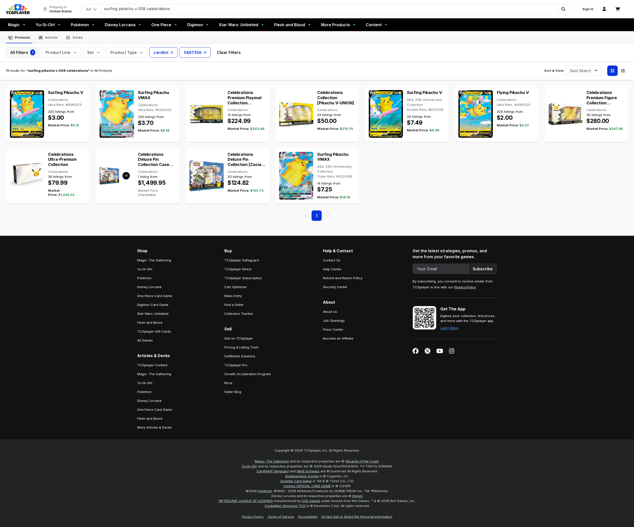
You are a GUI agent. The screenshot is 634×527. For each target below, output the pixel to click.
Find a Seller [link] (234, 305)
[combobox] (583, 71)
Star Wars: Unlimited (238, 24)
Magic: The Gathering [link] (154, 260)
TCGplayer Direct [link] (237, 269)
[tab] (19, 37)
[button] (563, 9)
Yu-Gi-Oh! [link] (144, 269)
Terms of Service (280, 517)
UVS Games (311, 501)
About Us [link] (330, 312)
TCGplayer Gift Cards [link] (154, 331)
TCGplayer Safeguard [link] (241, 260)
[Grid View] (612, 71)
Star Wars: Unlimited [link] (152, 314)
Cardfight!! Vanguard (273, 471)
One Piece (161, 24)
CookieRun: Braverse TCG (285, 506)
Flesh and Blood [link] (149, 322)
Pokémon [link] (144, 278)
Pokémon (80, 24)
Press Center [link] (333, 329)
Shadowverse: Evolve (301, 476)
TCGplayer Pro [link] (235, 365)
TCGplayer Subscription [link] (243, 278)
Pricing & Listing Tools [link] (241, 347)
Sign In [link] (587, 9)
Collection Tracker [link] (238, 314)
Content (374, 24)
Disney (357, 496)
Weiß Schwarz (308, 471)
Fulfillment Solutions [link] (239, 356)
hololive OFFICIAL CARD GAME (307, 486)
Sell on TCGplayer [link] (238, 338)
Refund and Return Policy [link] (342, 278)
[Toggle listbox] (596, 70)
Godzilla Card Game (296, 481)
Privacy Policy (465, 287)
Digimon (195, 24)
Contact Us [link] (331, 260)
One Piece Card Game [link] (154, 296)
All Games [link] (145, 340)
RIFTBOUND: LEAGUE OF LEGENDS (246, 501)
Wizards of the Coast (362, 461)
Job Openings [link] (334, 320)
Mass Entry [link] (233, 296)
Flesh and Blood (289, 24)
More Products (335, 24)
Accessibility (307, 517)
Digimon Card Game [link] (152, 305)
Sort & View (554, 70)
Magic (14, 24)
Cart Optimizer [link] (235, 287)
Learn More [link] (449, 328)
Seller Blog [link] (232, 392)
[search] (329, 9)
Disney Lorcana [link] (149, 287)
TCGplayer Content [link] (152, 365)
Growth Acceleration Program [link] (247, 374)
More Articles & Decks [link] (154, 427)
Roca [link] (228, 383)
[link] (18, 9)
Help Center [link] (332, 269)
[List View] (623, 71)
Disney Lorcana (120, 24)
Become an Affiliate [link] (338, 338)
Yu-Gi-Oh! (45, 24)
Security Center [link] (335, 287)
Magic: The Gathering (272, 461)
